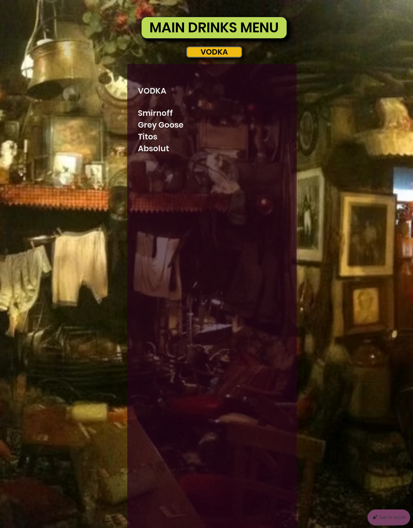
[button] (214, 52)
